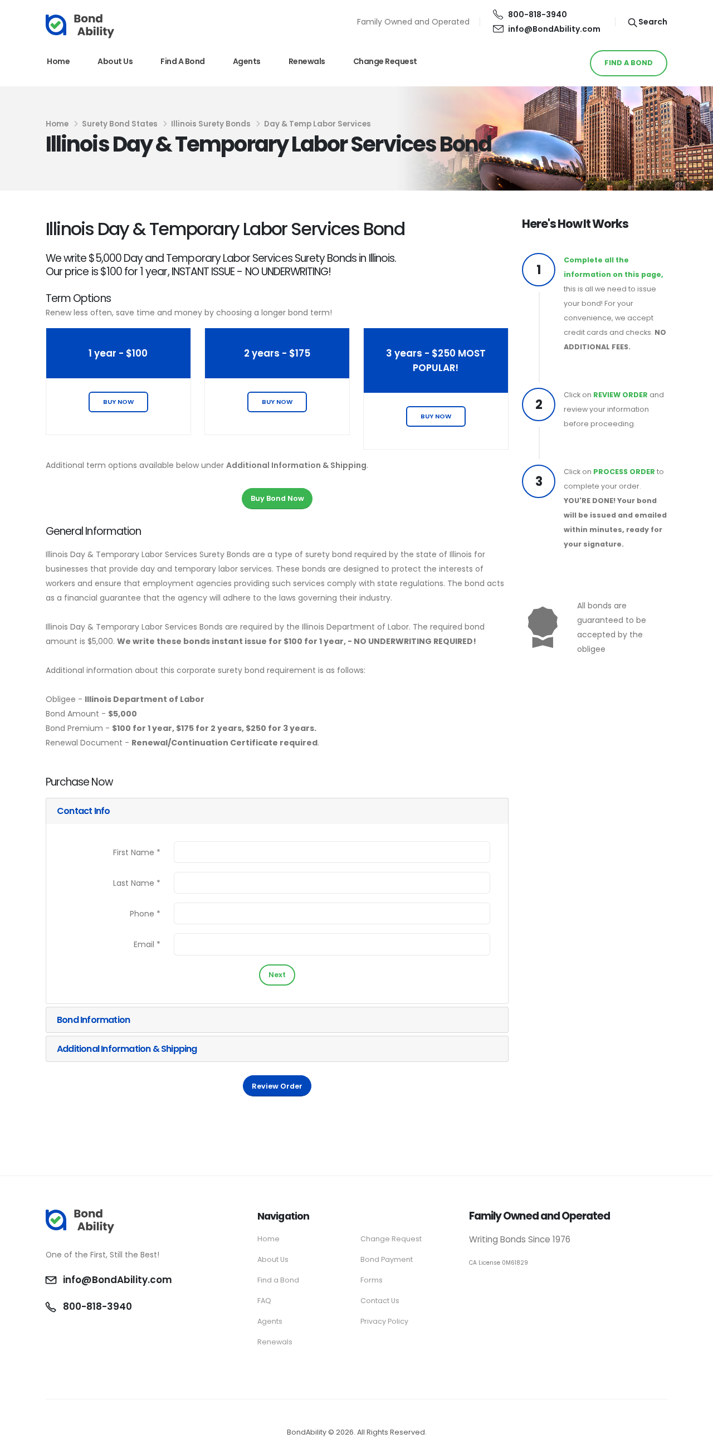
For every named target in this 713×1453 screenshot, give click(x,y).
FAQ (264, 1300)
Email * (147, 944)
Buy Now (118, 401)
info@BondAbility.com (554, 29)
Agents (247, 61)
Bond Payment (386, 1259)
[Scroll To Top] (693, 1440)
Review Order (277, 1086)
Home (58, 61)
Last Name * (136, 883)
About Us (115, 61)
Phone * (145, 913)
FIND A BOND (628, 62)
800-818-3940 (537, 14)
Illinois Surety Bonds (211, 124)
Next (277, 974)
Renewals (307, 61)
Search (652, 21)
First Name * (136, 852)
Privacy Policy (384, 1321)
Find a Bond (182, 61)
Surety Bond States (120, 124)
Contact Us (379, 1300)
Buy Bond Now (277, 498)
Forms (371, 1280)
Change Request (385, 61)
